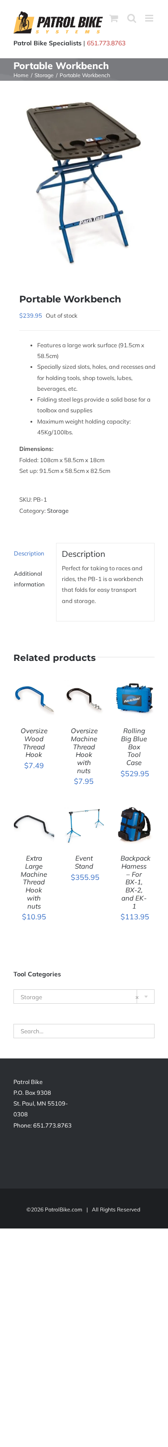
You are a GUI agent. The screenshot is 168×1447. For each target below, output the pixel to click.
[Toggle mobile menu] (150, 18)
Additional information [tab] (29, 579)
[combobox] (84, 996)
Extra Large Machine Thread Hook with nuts (34, 882)
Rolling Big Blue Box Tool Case (134, 746)
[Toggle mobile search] (131, 18)
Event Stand (84, 862)
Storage (58, 510)
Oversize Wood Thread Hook (34, 742)
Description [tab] (29, 553)
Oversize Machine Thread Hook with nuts (84, 750)
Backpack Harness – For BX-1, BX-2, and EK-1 (136, 882)
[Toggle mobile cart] (113, 18)
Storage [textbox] (80, 997)
